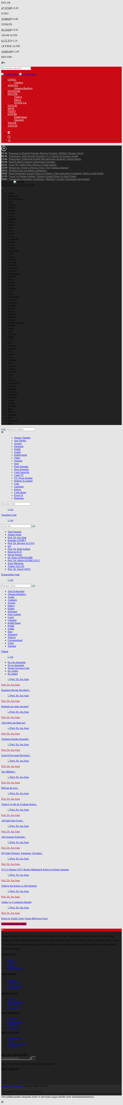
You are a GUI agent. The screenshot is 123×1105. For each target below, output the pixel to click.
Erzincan (12, 259)
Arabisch (12, 600)
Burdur (11, 233)
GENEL (12, 79)
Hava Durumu (21, 469)
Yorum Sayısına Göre (18, 668)
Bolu (10, 230)
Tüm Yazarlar (14, 531)
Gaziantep (13, 268)
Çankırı (11, 242)
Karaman (12, 391)
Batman (12, 397)
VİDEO (12, 111)
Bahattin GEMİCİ (17, 540)
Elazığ (11, 256)
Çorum (11, 245)
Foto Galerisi (14, 614)
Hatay (11, 279)
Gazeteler (19, 486)
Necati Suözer (15, 554)
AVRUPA (13, 85)
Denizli (11, 248)
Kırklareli (12, 302)
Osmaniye (13, 420)
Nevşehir (12, 334)
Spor (16, 463)
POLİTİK (13, 94)
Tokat (10, 363)
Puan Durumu (21, 466)
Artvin (11, 213)
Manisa (11, 320)
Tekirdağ (12, 360)
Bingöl (11, 225)
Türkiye (18, 97)
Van (10, 377)
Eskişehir (12, 265)
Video (17, 457)
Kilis (10, 417)
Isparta (11, 282)
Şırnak (11, 400)
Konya (11, 311)
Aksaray (12, 386)
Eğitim (11, 608)
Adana (11, 193)
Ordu (10, 340)
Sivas (10, 357)
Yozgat (11, 380)
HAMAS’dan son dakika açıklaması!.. (28, 170)
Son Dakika (20, 440)
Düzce (11, 423)
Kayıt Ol (18, 495)
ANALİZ (12, 125)
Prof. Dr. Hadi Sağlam (19, 549)
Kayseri (12, 299)
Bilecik (11, 222)
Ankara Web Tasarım (12, 1086)
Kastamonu (13, 296)
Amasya (12, 204)
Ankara (11, 207)
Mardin (11, 325)
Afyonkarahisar (15, 199)
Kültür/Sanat (20, 117)
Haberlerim (13, 1027)
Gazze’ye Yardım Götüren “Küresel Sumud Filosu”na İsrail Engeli (42, 176)
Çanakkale (13, 239)
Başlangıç (19, 498)
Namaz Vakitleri (22, 437)
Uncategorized (15, 640)
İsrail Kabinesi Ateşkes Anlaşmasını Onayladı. (32, 162)
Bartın (11, 403)
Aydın (11, 216)
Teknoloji (19, 120)
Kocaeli (12, 308)
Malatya (12, 317)
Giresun (12, 271)
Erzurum (12, 262)
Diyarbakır (13, 250)
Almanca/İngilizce (23, 88)
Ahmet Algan (14, 534)
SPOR (11, 108)
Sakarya (12, 345)
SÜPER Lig (20, 102)
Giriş (16, 483)
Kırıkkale (12, 394)
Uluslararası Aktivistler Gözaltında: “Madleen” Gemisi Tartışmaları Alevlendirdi (49, 179)
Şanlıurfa (12, 371)
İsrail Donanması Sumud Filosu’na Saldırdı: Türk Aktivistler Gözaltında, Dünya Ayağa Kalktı (56, 173)
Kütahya (12, 314)
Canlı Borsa (20, 492)
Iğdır (10, 409)
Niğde (11, 337)
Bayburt (12, 389)
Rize (10, 343)
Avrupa (18, 443)
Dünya (17, 99)
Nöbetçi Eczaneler (23, 481)
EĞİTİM (12, 114)
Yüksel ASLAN (16, 566)
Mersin (11, 285)
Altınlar (11, 979)
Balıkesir (12, 219)
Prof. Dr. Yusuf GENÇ (19, 569)
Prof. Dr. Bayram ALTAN (21, 543)
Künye (17, 489)
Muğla (11, 328)
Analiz (17, 452)
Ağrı (10, 202)
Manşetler (13, 1024)
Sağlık (11, 628)
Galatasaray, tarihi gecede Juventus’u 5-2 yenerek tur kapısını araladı (43, 156)
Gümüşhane (14, 273)
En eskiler (13, 673)
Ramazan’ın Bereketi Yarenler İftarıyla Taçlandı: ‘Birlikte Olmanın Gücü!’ (46, 153)
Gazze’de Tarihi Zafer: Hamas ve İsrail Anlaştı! (33, 164)
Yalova (11, 412)
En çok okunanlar (17, 662)
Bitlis (10, 227)
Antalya (12, 210)
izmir (10, 291)
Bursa (11, 236)
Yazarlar (18, 460)
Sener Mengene (16, 563)
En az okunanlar (16, 665)
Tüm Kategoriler (16, 591)
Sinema (11, 1041)
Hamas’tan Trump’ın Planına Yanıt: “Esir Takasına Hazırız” (39, 167)
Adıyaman (13, 196)
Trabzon (12, 366)
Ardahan (12, 406)
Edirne (11, 253)
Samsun (12, 348)
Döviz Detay (14, 988)
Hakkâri (12, 276)
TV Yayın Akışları (23, 478)
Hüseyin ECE (15, 552)
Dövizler (12, 999)
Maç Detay (13, 1007)
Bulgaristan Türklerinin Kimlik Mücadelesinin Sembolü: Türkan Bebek (45, 159)
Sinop (11, 354)
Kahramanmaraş (16, 322)
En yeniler (13, 671)
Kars (10, 294)
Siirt (10, 351)
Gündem (18, 82)
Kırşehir (12, 305)
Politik (17, 449)
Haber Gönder (15, 968)
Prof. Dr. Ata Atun (17, 537)
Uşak (10, 374)
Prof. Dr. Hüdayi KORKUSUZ (24, 560)
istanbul (12, 288)
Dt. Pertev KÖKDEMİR (20, 557)
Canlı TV (19, 475)
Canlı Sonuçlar (21, 472)
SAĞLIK (12, 105)
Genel (11, 617)
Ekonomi (18, 446)
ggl (9, 546)
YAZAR (12, 123)
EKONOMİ (14, 91)
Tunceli (11, 368)
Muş (10, 331)
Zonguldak (13, 383)
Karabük (12, 414)
